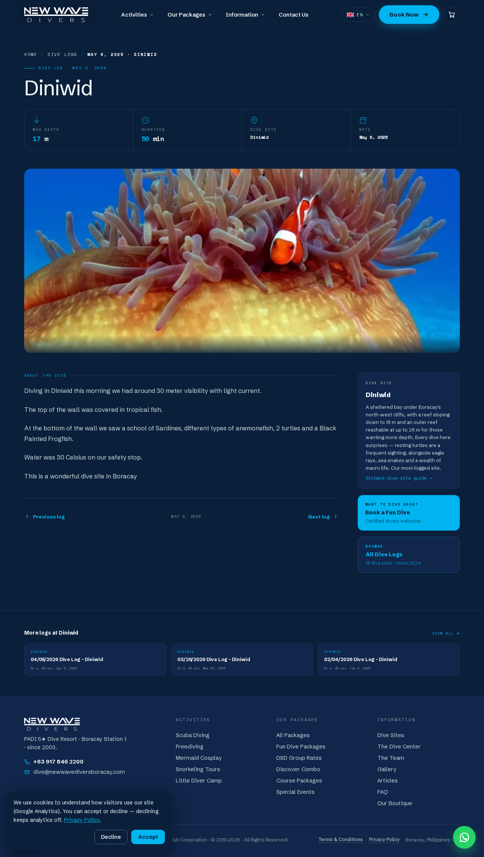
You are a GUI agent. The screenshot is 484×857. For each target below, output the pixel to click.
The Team (390, 758)
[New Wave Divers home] (56, 14)
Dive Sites (390, 735)
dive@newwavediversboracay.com (79, 772)
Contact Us (294, 14)
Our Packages (186, 14)
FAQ (382, 792)
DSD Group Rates (299, 758)
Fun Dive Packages (301, 746)
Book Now (404, 14)
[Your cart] (451, 14)
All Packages (293, 735)
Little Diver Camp (199, 780)
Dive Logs (63, 54)
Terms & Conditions (340, 839)
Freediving (189, 746)
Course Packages (299, 780)
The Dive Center (399, 746)
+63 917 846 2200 (58, 761)
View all (443, 633)
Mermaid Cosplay (199, 758)
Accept (148, 837)
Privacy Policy (384, 839)
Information (242, 14)
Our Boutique (394, 803)
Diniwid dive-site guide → (399, 477)
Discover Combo (298, 769)
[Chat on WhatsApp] (464, 837)
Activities (134, 14)
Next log (319, 517)
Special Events (295, 792)
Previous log (49, 517)
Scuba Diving (192, 735)
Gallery (386, 769)
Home (30, 54)
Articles (387, 780)
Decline (111, 837)
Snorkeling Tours (198, 769)
